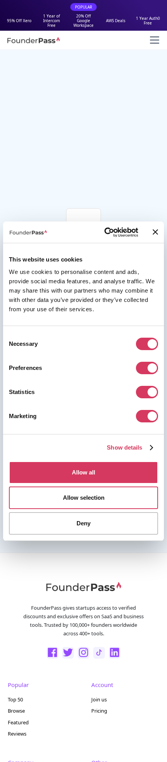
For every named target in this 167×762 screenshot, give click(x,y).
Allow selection (83, 497)
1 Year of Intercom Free (51, 20)
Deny (83, 523)
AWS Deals (115, 20)
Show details (124, 447)
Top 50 (15, 699)
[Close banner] (155, 232)
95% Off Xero (19, 20)
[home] (33, 40)
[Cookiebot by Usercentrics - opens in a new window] (105, 232)
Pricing (99, 710)
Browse (16, 710)
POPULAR (83, 7)
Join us (99, 699)
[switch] (147, 368)
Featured (18, 722)
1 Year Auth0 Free (148, 21)
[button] (153, 40)
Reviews (17, 733)
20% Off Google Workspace (83, 20)
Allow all (83, 472)
